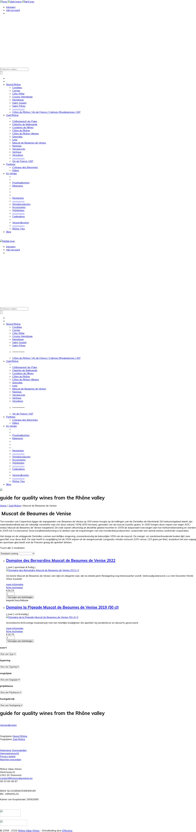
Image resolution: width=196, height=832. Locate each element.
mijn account (13, 10)
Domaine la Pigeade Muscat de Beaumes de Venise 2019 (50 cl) (62, 607)
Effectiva (67, 830)
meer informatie (14, 584)
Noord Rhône (20, 736)
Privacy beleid (7, 756)
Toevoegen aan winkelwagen (20, 597)
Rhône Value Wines (29, 830)
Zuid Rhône (15, 505)
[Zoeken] (1, 72)
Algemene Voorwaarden (13, 750)
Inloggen (10, 7)
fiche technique (14, 587)
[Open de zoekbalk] (1, 66)
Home (3, 505)
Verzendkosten (8, 725)
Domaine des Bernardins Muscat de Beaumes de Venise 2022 (60, 560)
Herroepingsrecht (9, 753)
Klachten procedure (10, 759)
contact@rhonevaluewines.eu (16, 778)
